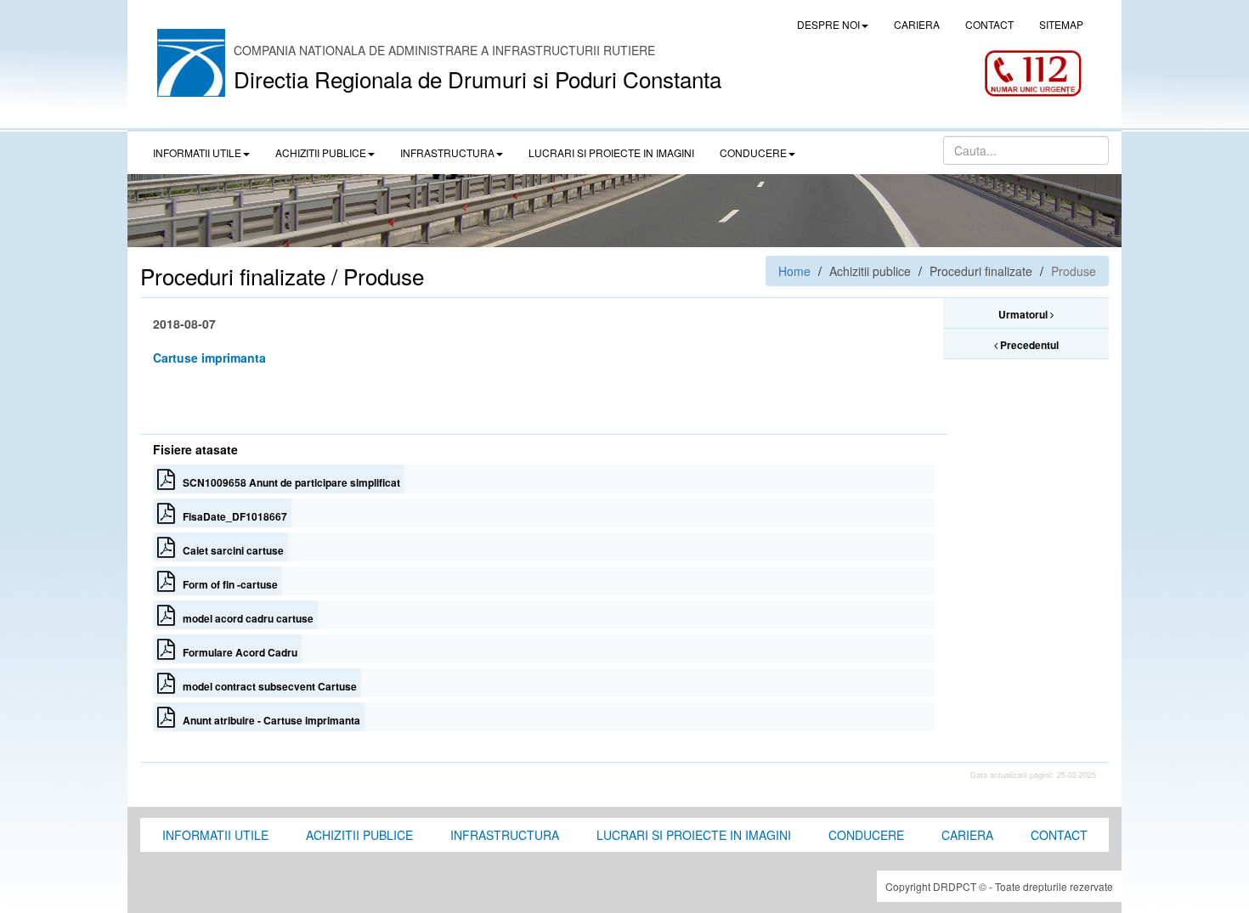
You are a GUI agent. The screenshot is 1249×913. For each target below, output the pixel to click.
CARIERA (917, 24)
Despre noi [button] (828, 24)
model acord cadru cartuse (244, 618)
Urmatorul (1024, 314)
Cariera (967, 834)
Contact (1059, 834)
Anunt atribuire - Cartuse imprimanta (267, 720)
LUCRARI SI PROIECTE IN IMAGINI (611, 152)
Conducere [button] (753, 152)
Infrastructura (504, 834)
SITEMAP (1061, 24)
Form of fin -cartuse (226, 584)
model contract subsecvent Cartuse (266, 686)
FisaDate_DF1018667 (231, 516)
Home (794, 270)
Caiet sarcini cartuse (229, 550)
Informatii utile (215, 834)
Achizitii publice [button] (320, 152)
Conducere (866, 834)
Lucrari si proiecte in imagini (693, 834)
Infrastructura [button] (447, 152)
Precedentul (1028, 344)
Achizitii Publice (359, 834)
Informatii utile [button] (197, 152)
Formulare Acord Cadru (236, 652)
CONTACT (989, 24)
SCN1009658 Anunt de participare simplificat (287, 482)
